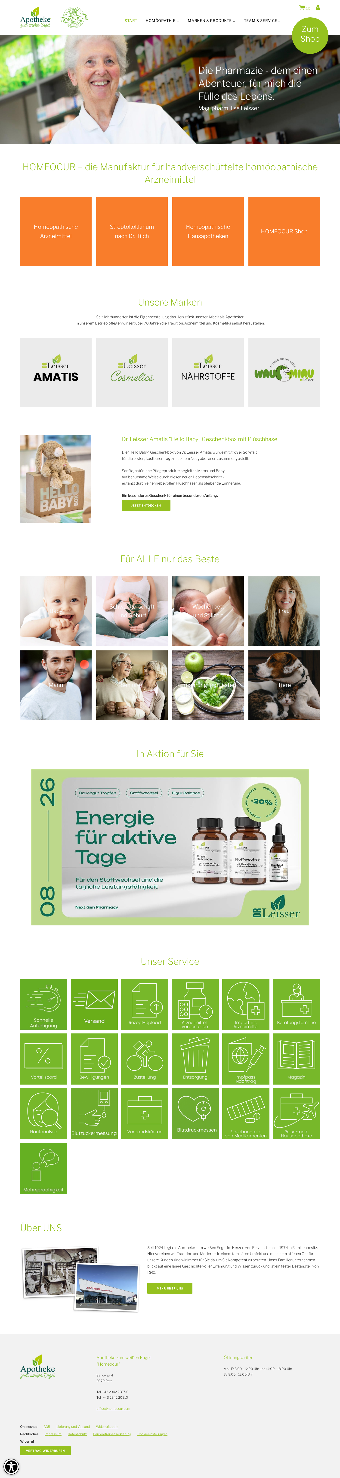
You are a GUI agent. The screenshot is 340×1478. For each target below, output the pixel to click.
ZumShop (310, 34)
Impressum (53, 1434)
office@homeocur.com (113, 1408)
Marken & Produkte (210, 21)
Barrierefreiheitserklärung (112, 1434)
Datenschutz (77, 1434)
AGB (46, 1427)
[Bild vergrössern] (55, 479)
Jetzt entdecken (146, 505)
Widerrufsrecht (107, 1427)
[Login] (318, 7)
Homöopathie (161, 21)
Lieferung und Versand (73, 1427)
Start (131, 21)
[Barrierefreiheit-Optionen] (11, 1467)
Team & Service (260, 21)
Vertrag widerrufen (45, 1451)
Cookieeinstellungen (152, 1434)
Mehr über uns (170, 1288)
